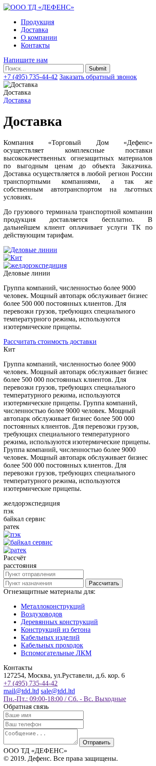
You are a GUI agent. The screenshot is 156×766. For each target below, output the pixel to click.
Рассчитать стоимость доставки (50, 341)
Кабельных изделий (50, 637)
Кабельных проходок (52, 645)
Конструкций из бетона (56, 629)
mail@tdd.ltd (21, 691)
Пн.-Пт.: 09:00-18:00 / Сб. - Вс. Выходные (64, 698)
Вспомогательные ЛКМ (56, 653)
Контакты (35, 45)
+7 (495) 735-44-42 (30, 76)
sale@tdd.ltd (58, 691)
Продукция (37, 22)
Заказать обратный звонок (98, 76)
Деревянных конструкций (59, 621)
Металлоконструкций (53, 606)
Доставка (34, 29)
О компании (39, 37)
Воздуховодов (41, 614)
